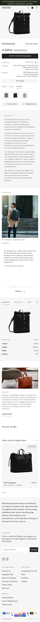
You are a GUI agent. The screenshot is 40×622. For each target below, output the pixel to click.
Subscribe (34, 550)
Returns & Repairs (9, 578)
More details (20, 81)
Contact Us (6, 571)
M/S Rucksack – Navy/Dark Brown (13, 239)
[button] (5, 219)
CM (35, 62)
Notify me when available (20, 56)
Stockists (24, 578)
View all (18, 291)
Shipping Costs (7, 574)
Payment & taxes (12, 104)
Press (23, 574)
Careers (24, 581)
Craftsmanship (7, 598)
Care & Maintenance (10, 601)
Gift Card (5, 588)
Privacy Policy (7, 585)
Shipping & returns (30, 104)
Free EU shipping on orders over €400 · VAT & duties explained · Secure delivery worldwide (20, 3)
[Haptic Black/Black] (6, 95)
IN (37, 62)
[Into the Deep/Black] (15, 95)
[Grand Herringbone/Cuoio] (24, 95)
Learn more (7, 414)
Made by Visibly (33, 619)
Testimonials (7, 604)
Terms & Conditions (9, 581)
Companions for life (29, 571)
